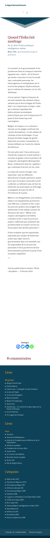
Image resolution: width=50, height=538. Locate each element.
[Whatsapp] (32, 347)
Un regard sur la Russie (15, 415)
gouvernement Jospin (27, 52)
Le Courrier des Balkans (15, 454)
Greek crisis (11, 451)
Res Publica (11, 515)
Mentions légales (35, 532)
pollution (12, 55)
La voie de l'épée (13, 392)
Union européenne (14, 518)
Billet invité (11, 479)
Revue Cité (11, 460)
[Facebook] (18, 347)
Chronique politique (14, 485)
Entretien (10, 494)
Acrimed (10, 434)
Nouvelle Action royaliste (16, 457)
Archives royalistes (13, 445)
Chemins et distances (14, 482)
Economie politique (14, 491)
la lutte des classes (13, 500)
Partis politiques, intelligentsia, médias (21, 506)
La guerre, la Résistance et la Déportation (22, 497)
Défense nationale (13, 488)
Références (11, 512)
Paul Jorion (11, 404)
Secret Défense (12, 412)
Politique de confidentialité (15, 532)
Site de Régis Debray (14, 463)
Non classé (11, 503)
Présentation (11, 509)
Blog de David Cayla (14, 383)
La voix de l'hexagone (14, 395)
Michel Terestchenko (14, 401)
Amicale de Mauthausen (15, 437)
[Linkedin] (27, 347)
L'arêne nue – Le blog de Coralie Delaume (22, 389)
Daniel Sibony (12, 386)
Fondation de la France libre (17, 448)
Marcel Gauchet (12, 398)
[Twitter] (23, 347)
